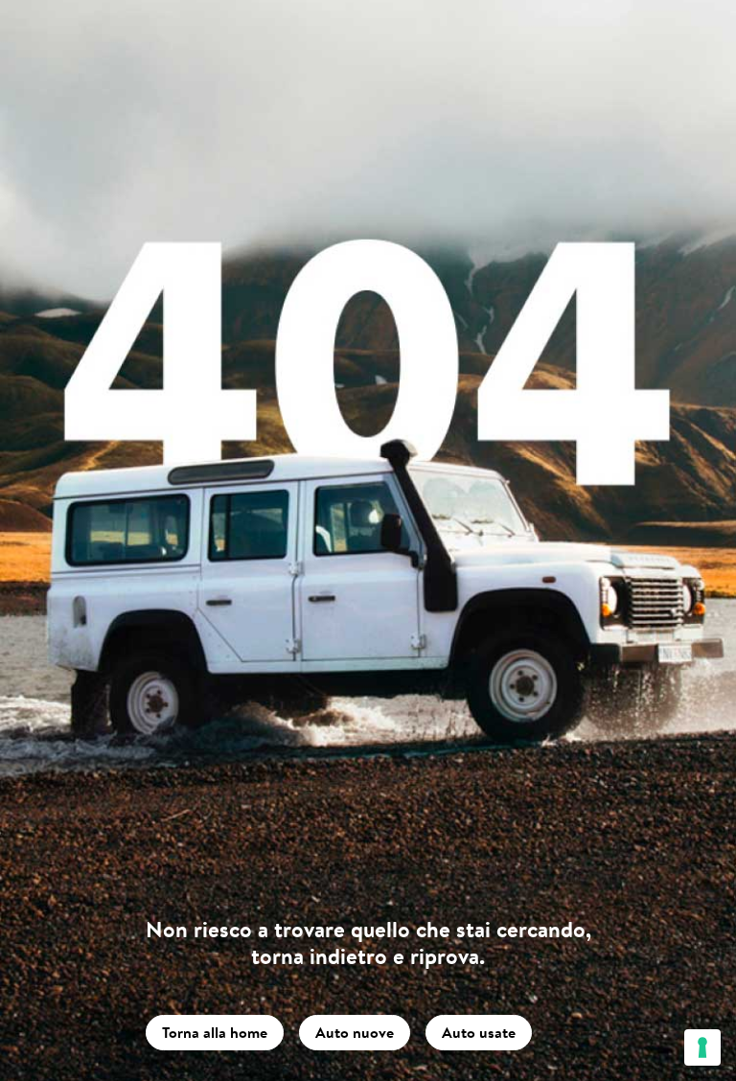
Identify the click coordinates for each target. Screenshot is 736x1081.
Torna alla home (214, 1032)
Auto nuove (354, 1032)
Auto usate (479, 1032)
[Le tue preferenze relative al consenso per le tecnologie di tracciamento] (702, 1047)
